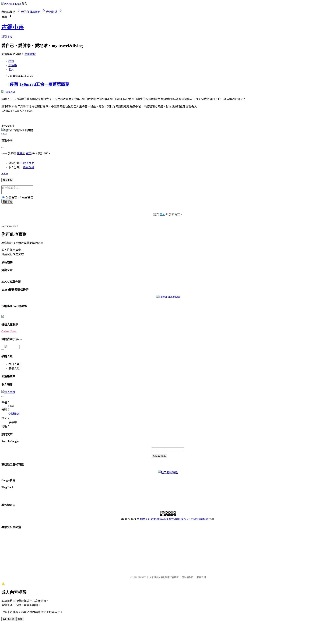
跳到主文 (7, 36)
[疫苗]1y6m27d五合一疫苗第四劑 (38, 84)
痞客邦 (21, 153)
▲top (4, 173)
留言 (28, 153)
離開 (20, 619)
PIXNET (142, 577)
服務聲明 (201, 577)
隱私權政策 (187, 577)
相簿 (11, 61)
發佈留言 (7, 201)
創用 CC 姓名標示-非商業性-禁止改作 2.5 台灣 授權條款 (174, 519)
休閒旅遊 (30, 54)
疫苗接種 (28, 167)
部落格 (12, 65)
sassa (4, 133)
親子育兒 (28, 163)
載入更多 (7, 180)
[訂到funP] (2, 316)
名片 (11, 69)
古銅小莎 (12, 27)
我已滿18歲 (8, 619)
